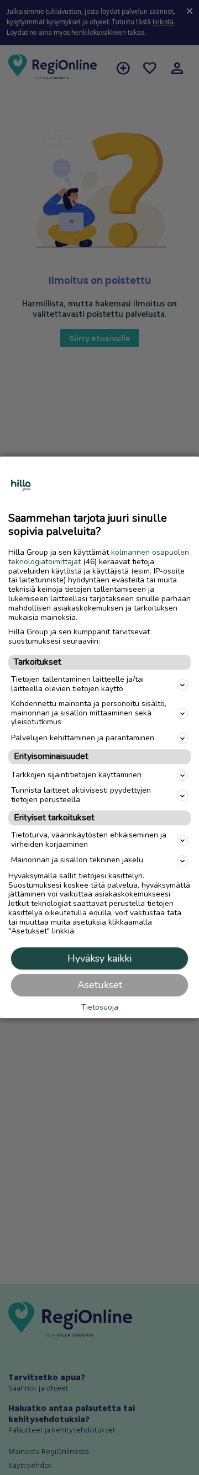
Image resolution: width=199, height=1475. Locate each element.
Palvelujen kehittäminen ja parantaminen (82, 738)
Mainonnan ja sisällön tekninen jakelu (77, 860)
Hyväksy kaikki (99, 958)
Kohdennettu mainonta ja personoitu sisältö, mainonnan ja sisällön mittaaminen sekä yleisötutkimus (88, 713)
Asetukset (99, 985)
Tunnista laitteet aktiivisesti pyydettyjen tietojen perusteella (81, 795)
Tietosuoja (99, 1008)
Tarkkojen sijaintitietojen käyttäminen (76, 775)
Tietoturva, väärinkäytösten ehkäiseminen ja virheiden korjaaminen (88, 840)
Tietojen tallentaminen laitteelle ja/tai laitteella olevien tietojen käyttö (77, 684)
